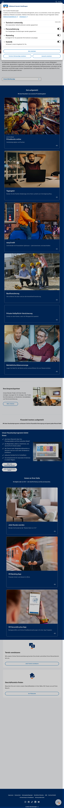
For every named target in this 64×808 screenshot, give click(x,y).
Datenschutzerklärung (10, 16)
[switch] (59, 29)
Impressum (22, 16)
